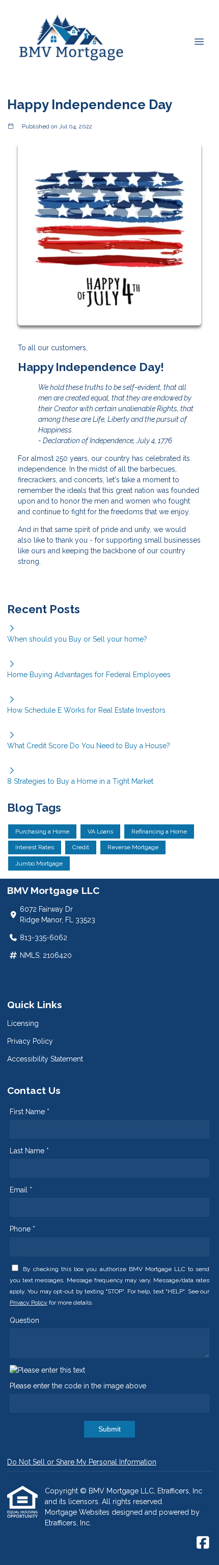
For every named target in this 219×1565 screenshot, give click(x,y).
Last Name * (29, 1151)
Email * (21, 1190)
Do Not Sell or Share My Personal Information (81, 1462)
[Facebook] (203, 1543)
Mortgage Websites (78, 1512)
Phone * (22, 1229)
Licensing (23, 1023)
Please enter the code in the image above (78, 1386)
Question (24, 1320)
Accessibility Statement (45, 1059)
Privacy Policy (30, 1041)
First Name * (29, 1112)
